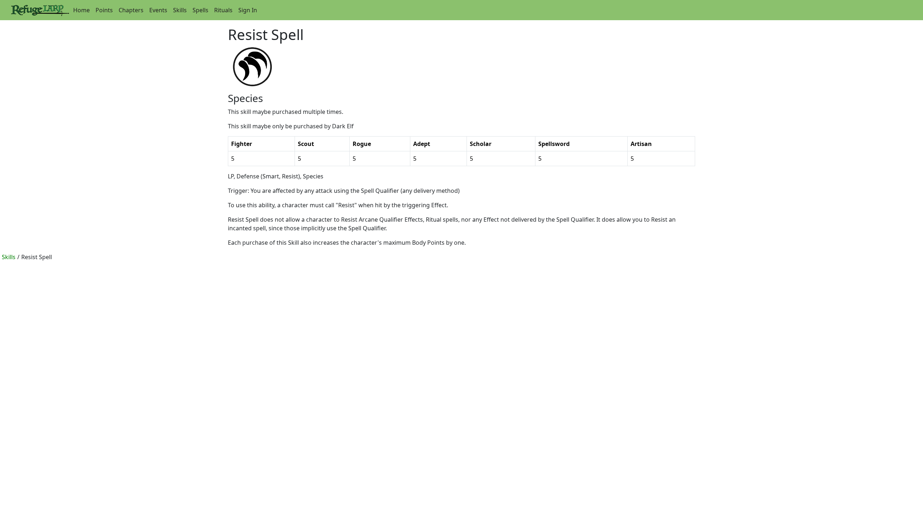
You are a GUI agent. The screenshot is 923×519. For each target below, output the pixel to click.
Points (104, 10)
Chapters (131, 10)
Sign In (247, 10)
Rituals (223, 10)
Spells (200, 10)
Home (81, 10)
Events (158, 10)
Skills (180, 10)
